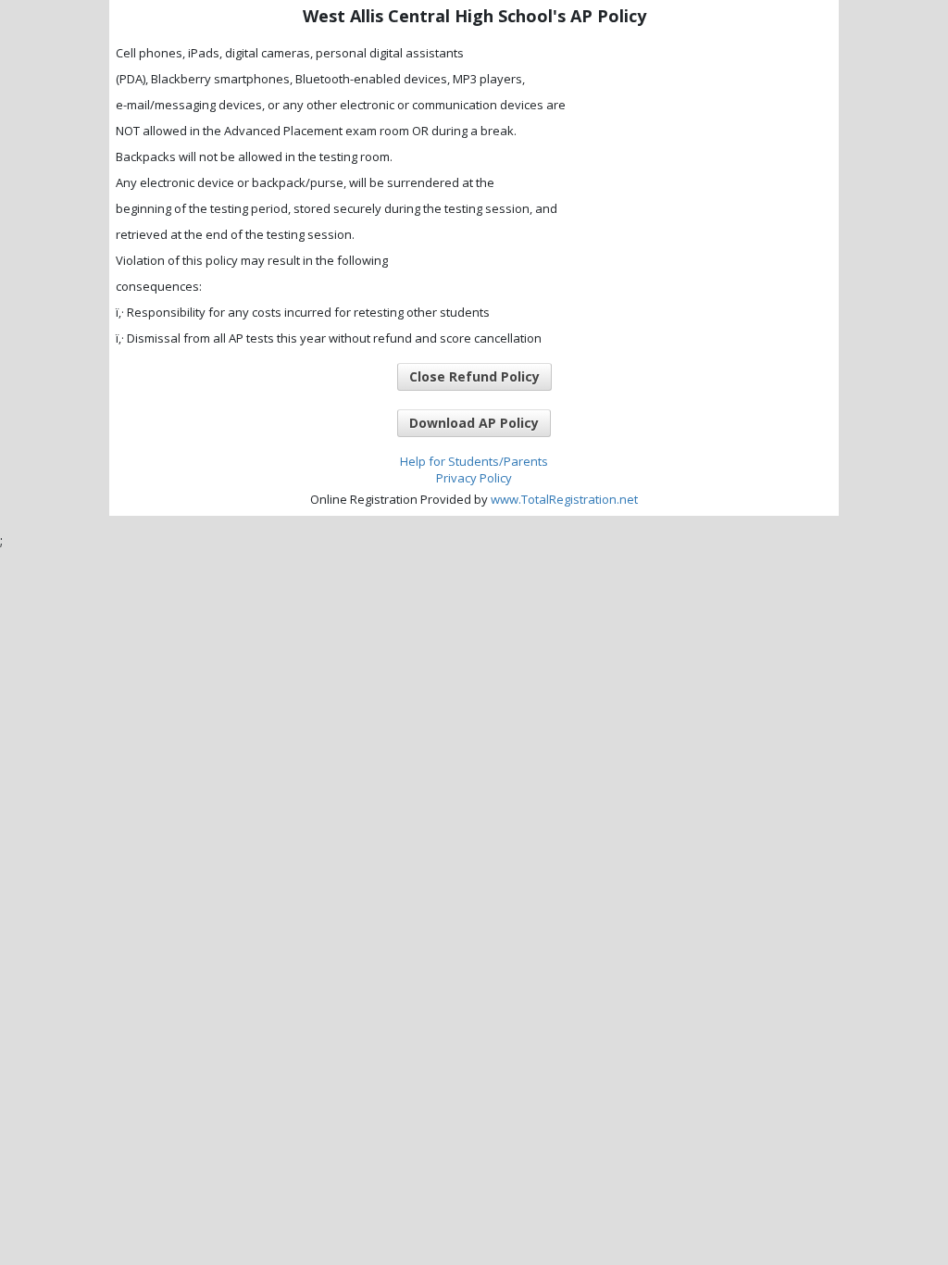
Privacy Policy (474, 478)
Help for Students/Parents (474, 461)
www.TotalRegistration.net (564, 499)
